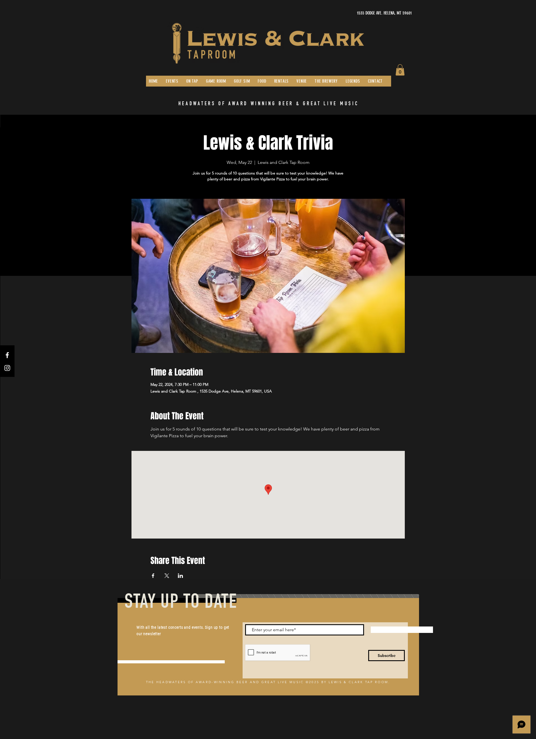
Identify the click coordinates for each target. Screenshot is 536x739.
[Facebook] (7, 355)
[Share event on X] (166, 575)
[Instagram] (7, 368)
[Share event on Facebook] (153, 575)
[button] (400, 70)
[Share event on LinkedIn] (180, 575)
